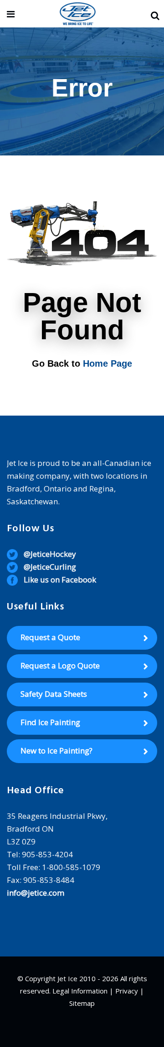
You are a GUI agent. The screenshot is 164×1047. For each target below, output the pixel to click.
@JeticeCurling (50, 566)
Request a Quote (50, 637)
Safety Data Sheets (53, 694)
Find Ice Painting (50, 722)
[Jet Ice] (78, 14)
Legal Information (80, 990)
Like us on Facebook (60, 579)
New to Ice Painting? (56, 750)
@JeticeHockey (50, 554)
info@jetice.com (35, 892)
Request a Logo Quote (60, 665)
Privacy (126, 990)
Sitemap (82, 1003)
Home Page (107, 363)
